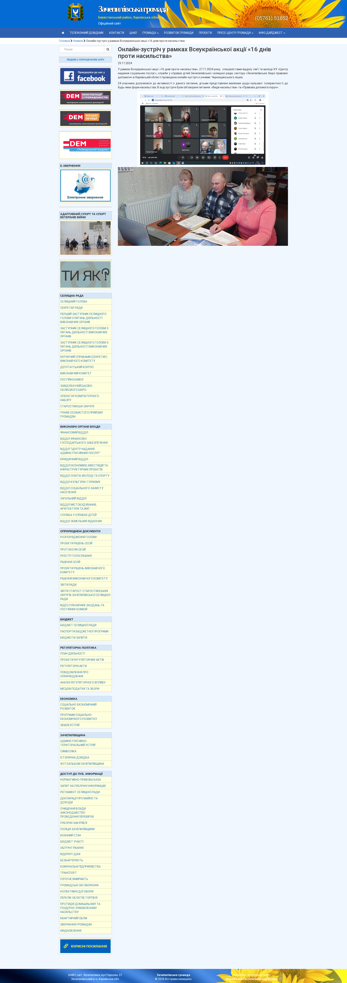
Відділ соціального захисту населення (81, 490)
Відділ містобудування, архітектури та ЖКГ (78, 506)
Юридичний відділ (74, 459)
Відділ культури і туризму (80, 482)
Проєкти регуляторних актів (82, 659)
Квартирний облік (73, 918)
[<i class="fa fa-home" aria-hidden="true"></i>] (63, 33)
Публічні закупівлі (73, 822)
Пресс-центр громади (234, 32)
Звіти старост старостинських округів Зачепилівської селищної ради (85, 595)
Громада (149, 32)
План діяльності (72, 653)
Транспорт (68, 872)
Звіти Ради (68, 584)
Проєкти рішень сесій (76, 543)
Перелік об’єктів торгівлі (78, 897)
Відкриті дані (70, 854)
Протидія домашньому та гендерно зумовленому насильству (80, 908)
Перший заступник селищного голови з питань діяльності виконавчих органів (83, 318)
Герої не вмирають (74, 879)
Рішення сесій (70, 562)
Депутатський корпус (77, 367)
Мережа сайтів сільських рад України (252, 979)
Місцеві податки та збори (79, 688)
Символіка (68, 751)
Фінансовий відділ (74, 432)
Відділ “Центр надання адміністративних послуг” (80, 451)
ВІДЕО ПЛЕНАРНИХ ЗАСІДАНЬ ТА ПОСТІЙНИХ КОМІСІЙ (82, 607)
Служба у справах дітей (78, 515)
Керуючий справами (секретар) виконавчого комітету (83, 358)
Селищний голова (73, 301)
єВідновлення (70, 930)
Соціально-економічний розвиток (78, 706)
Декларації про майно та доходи (79, 800)
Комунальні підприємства (80, 866)
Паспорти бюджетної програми (84, 631)
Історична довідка (74, 757)
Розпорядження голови (78, 537)
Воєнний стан (70, 835)
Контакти (116, 32)
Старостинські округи (77, 406)
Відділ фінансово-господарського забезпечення (84, 440)
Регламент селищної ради (80, 792)
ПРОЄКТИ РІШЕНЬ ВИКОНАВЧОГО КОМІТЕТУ (82, 570)
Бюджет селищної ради (78, 625)
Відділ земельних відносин (81, 521)
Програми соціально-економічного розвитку (78, 717)
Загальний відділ (73, 498)
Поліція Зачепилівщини (77, 829)
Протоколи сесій (73, 549)
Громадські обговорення (79, 885)
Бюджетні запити (73, 637)
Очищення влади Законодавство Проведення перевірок (77, 812)
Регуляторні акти (73, 666)
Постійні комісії (71, 379)
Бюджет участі (72, 841)
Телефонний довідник (87, 32)
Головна (64, 40)
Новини (78, 40)
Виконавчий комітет (76, 373)
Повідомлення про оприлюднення (74, 674)
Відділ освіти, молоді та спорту (84, 475)
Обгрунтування (72, 847)
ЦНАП (133, 32)
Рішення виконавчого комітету (84, 578)
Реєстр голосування (76, 555)
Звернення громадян (76, 924)
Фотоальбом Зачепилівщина (82, 763)
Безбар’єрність (71, 860)
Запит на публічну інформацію (83, 785)
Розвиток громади (178, 32)
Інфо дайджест (271, 32)
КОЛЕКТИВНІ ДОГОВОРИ (76, 891)
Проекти (205, 32)
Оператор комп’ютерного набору (79, 398)
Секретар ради (71, 307)
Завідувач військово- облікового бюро (76, 387)
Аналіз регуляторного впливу (83, 682)
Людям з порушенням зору (85, 59)
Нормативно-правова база (80, 779)
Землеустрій (70, 725)
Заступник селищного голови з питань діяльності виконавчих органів (84, 332)
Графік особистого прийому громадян (81, 414)
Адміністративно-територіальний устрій (77, 743)
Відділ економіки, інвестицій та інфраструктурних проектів (84, 467)
